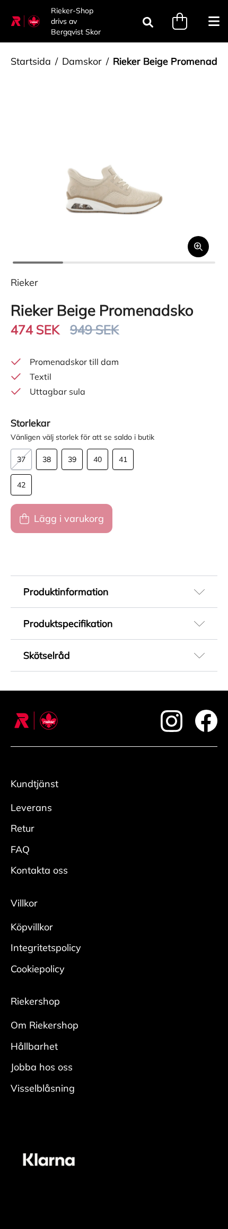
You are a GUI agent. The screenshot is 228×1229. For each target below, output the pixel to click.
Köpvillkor (32, 927)
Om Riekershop (44, 1025)
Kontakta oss (39, 870)
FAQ (20, 849)
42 (21, 485)
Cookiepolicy (38, 969)
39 (72, 459)
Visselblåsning (43, 1088)
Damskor (82, 61)
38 (46, 459)
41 (123, 459)
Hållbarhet (34, 1046)
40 (97, 459)
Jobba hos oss (42, 1067)
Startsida (31, 61)
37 (21, 459)
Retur (22, 828)
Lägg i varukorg (69, 518)
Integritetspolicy (46, 948)
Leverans (31, 807)
